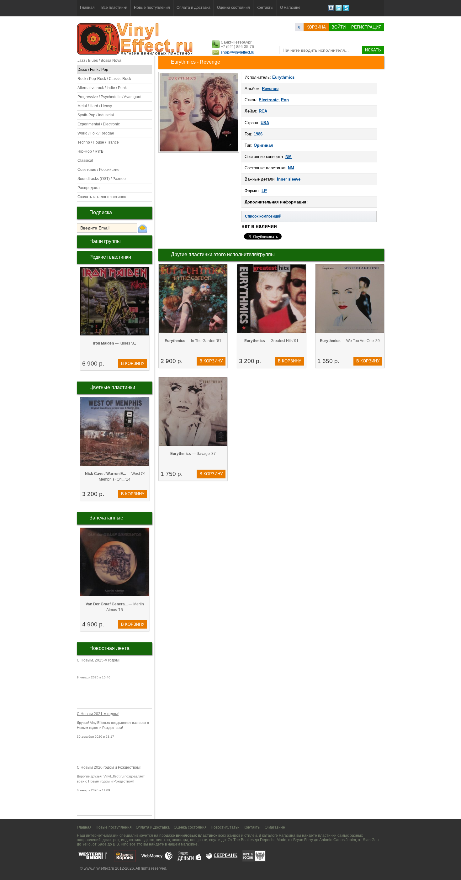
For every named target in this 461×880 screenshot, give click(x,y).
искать (373, 50)
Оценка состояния (233, 7)
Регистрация (366, 27)
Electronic (268, 99)
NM (288, 156)
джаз (107, 840)
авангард (180, 840)
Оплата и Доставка (193, 7)
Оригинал (263, 145)
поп (193, 840)
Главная (87, 7)
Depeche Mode (273, 840)
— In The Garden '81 (193, 341)
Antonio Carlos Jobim (337, 840)
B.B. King (121, 844)
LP (264, 190)
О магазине (290, 7)
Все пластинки (114, 7)
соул (213, 840)
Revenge (270, 88)
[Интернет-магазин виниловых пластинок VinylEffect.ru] (135, 53)
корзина (316, 27)
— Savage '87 (193, 453)
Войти (338, 27)
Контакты (265, 7)
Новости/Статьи (225, 827)
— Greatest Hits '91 (271, 341)
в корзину (132, 363)
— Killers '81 (114, 343)
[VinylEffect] (346, 10)
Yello (86, 844)
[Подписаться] (142, 228)
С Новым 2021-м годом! (98, 714)
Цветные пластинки (112, 387)
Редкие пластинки (110, 257)
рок (116, 840)
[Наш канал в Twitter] (338, 10)
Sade (102, 844)
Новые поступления (152, 7)
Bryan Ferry (303, 840)
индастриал (131, 840)
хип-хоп (163, 840)
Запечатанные (106, 517)
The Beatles (243, 840)
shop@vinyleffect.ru (237, 52)
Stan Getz (371, 840)
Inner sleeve (288, 179)
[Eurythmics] (198, 152)
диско (149, 840)
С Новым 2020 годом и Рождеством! (108, 767)
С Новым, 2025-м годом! (98, 660)
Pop (285, 99)
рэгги (203, 840)
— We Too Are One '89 (350, 341)
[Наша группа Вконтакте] (331, 10)
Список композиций (263, 216)
